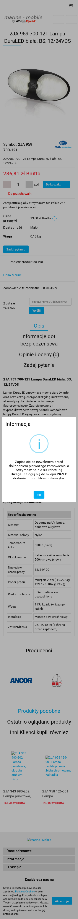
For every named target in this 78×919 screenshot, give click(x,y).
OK (39, 495)
